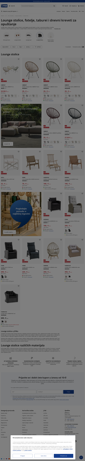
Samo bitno (43, 455)
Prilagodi (22, 455)
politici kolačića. (28, 450)
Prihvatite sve (63, 455)
